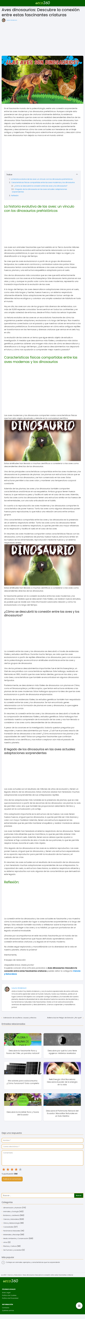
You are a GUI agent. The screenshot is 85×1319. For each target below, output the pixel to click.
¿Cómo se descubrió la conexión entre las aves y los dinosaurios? (40, 186)
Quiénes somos (8, 1310)
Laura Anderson (11, 20)
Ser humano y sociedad (12, 1250)
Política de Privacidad (10, 1298)
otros (5, 1242)
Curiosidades (8, 1227)
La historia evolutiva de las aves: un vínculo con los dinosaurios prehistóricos (42, 179)
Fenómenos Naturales (11, 1231)
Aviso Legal (6, 1293)
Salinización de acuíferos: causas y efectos (19, 1018)
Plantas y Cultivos (10, 1246)
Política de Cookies (9, 1295)
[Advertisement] (42, 39)
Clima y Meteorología (11, 1223)
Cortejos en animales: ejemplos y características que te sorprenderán (33, 1262)
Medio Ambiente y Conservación (15, 1238)
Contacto (5, 1308)
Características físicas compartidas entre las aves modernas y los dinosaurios (43, 182)
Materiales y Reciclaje (11, 1234)
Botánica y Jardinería (11, 1215)
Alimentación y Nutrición (12, 1208)
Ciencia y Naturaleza (11, 1219)
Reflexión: (15, 195)
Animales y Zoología (11, 1211)
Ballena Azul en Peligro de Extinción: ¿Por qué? (64, 1018)
